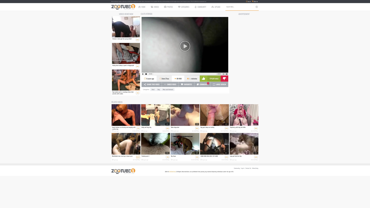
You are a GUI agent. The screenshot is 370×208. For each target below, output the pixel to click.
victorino (194, 78)
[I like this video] (203, 78)
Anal (153, 89)
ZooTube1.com (172, 171)
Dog (159, 89)
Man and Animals (168, 89)
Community (237, 168)
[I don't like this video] (224, 78)
